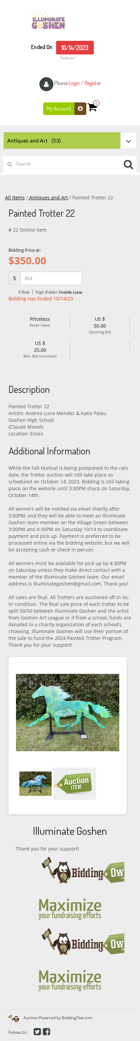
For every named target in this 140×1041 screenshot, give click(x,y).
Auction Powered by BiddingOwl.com (57, 1018)
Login (74, 83)
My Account (59, 108)
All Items (15, 197)
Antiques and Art (48, 197)
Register (93, 83)
